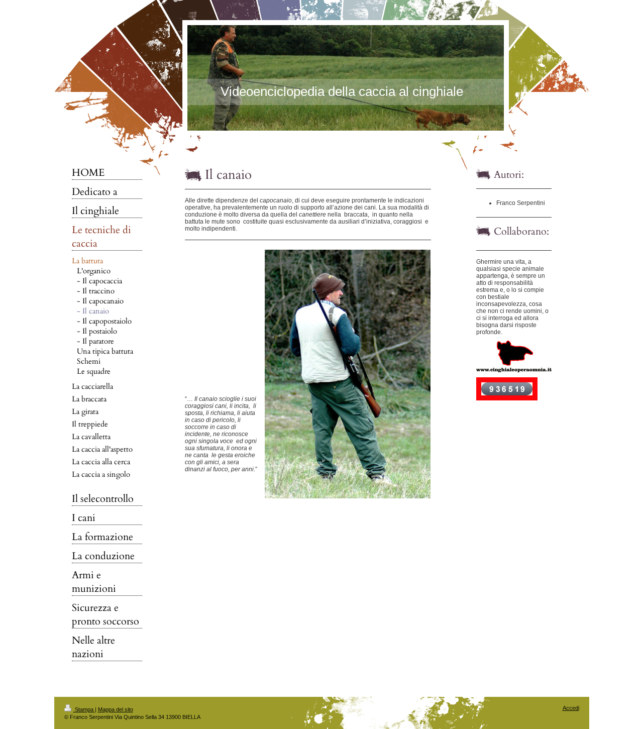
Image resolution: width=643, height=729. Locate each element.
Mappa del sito (115, 709)
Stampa (84, 709)
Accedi (571, 708)
